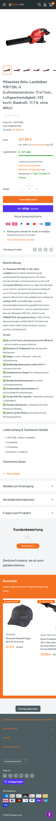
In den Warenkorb (28, 199)
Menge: (6, 189)
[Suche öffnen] (39, 4)
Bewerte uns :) (28, 546)
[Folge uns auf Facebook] (5, 776)
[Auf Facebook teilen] (35, 249)
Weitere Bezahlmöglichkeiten (28, 216)
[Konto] (45, 4)
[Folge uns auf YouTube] (21, 776)
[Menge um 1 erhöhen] (37, 189)
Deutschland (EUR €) (12, 761)
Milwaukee (18, 130)
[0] (51, 4)
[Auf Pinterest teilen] (40, 249)
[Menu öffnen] (4, 5)
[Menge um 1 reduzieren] (22, 189)
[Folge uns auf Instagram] (16, 776)
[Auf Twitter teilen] (46, 249)
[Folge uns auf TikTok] (27, 776)
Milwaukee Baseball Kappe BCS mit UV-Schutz (18, 640)
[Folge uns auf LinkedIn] (32, 776)
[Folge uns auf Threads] (10, 776)
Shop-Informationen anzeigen (21, 239)
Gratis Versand (38, 144)
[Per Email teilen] (51, 249)
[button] (49, 814)
